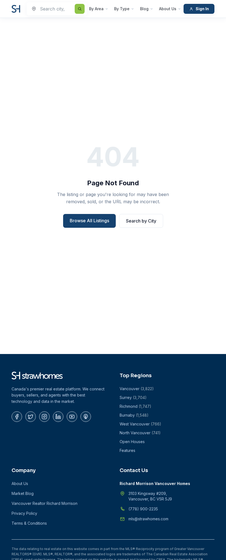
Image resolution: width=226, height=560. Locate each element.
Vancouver (137, 388)
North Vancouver (140, 432)
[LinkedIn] (58, 416)
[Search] (80, 9)
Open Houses (132, 441)
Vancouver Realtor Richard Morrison (44, 503)
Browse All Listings (89, 220)
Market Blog (23, 493)
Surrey (133, 397)
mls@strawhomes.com (148, 518)
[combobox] (57, 8)
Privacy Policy (24, 513)
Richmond (135, 406)
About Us (167, 8)
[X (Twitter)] (30, 416)
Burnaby (134, 415)
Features (127, 450)
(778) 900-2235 (143, 509)
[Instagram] (44, 416)
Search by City (141, 221)
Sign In (202, 8)
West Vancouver (140, 424)
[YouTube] (72, 416)
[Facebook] (17, 416)
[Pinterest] (85, 416)
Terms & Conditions (29, 523)
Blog (144, 8)
